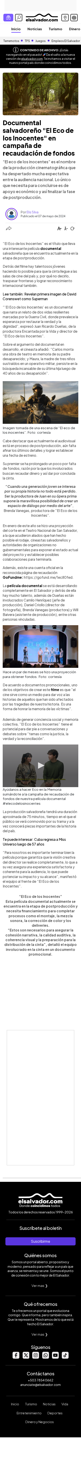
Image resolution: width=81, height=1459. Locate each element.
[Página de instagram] (35, 1357)
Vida (64, 1404)
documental (50, 248)
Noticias (34, 29)
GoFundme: (13, 577)
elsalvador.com (32, 58)
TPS (27, 41)
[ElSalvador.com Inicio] (42, 17)
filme (55, 689)
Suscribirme (40, 1241)
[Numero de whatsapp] (45, 1357)
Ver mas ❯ (40, 1285)
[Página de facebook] (15, 1357)
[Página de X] (25, 1357)
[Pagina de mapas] (65, 17)
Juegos (40, 41)
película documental (24, 585)
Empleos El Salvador (66, 41)
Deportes (55, 1413)
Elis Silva (32, 212)
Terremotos (11, 41)
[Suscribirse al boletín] (8, 17)
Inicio (16, 29)
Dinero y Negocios (39, 1422)
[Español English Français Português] (74, 17)
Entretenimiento (29, 1413)
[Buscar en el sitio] (18, 17)
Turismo (55, 29)
